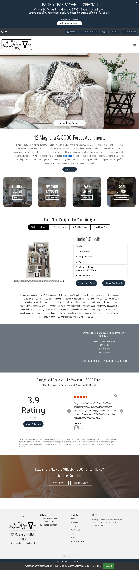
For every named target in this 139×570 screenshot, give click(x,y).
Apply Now (58, 483)
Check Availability (113, 283)
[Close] (136, 2)
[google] (23, 516)
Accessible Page (77, 541)
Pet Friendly (75, 530)
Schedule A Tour (129, 32)
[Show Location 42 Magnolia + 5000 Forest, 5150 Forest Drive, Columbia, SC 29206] (6, 32)
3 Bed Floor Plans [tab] (101, 227)
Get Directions (69, 169)
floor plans (67, 155)
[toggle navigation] (135, 44)
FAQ (72, 534)
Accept (108, 566)
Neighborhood (121, 197)
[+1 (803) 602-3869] (2, 32)
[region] (35, 348)
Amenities (87, 197)
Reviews (74, 537)
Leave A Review (33, 424)
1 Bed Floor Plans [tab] (59, 227)
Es (72, 32)
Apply (104, 32)
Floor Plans (52, 197)
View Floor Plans (86, 283)
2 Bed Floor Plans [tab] (80, 227)
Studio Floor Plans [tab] (38, 227)
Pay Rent (114, 32)
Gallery (17, 197)
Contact (74, 526)
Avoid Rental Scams (89, 32)
